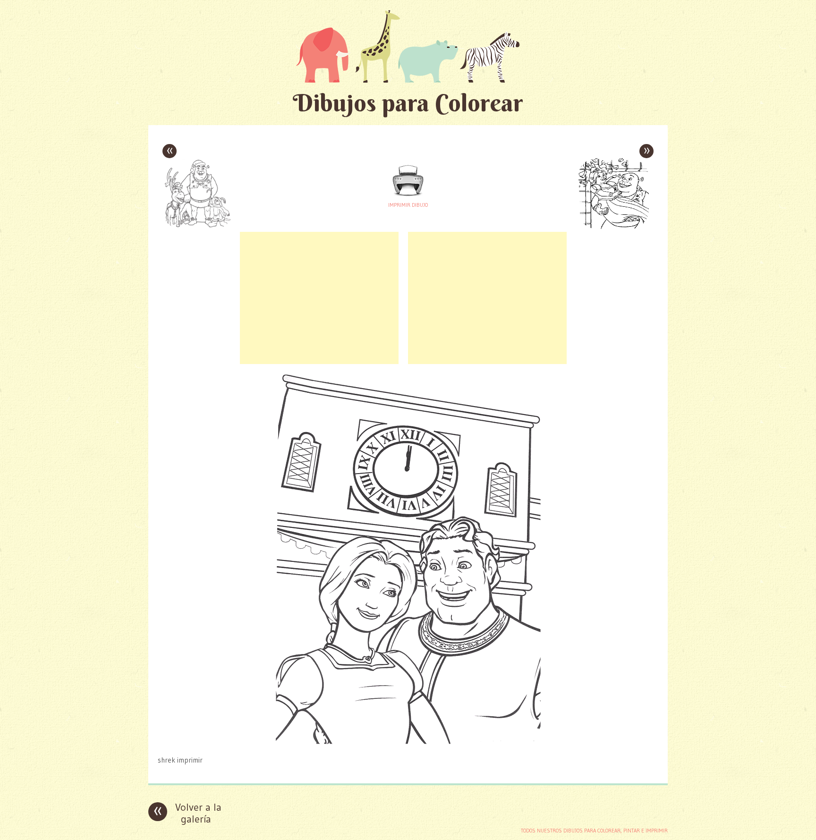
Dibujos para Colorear (408, 102)
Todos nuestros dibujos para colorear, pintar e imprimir (594, 830)
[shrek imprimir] (408, 741)
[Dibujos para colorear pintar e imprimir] (408, 46)
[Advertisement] (319, 298)
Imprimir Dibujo (408, 205)
